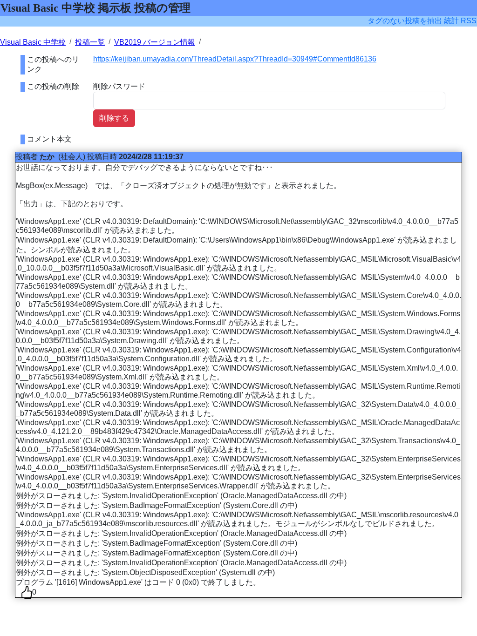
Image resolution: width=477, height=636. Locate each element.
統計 (451, 21)
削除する (114, 118)
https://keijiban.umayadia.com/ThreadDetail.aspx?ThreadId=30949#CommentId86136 (234, 59)
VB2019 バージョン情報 (154, 42)
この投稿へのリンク (53, 64)
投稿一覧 (90, 42)
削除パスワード (119, 86)
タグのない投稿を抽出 (405, 21)
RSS (469, 21)
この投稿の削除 (53, 86)
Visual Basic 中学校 (33, 42)
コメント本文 (49, 139)
